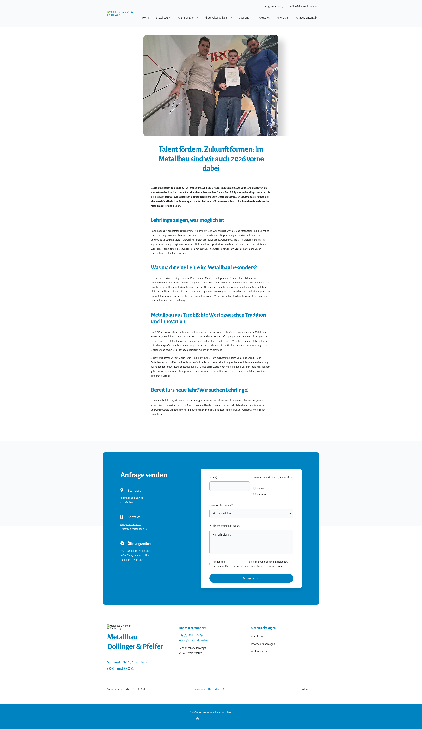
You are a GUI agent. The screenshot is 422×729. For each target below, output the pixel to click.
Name (213, 477)
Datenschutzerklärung (237, 561)
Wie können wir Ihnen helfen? (224, 525)
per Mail (261, 488)
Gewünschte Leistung (221, 505)
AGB (225, 689)
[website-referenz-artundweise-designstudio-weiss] (211, 718)
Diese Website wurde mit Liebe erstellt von (211, 712)
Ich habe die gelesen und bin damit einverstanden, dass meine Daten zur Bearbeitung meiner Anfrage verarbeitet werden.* (250, 563)
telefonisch (262, 494)
